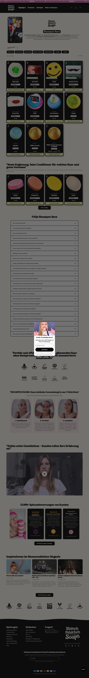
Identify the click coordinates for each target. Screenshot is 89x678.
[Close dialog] (52, 325)
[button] (83, 669)
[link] (44, 329)
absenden (45, 350)
